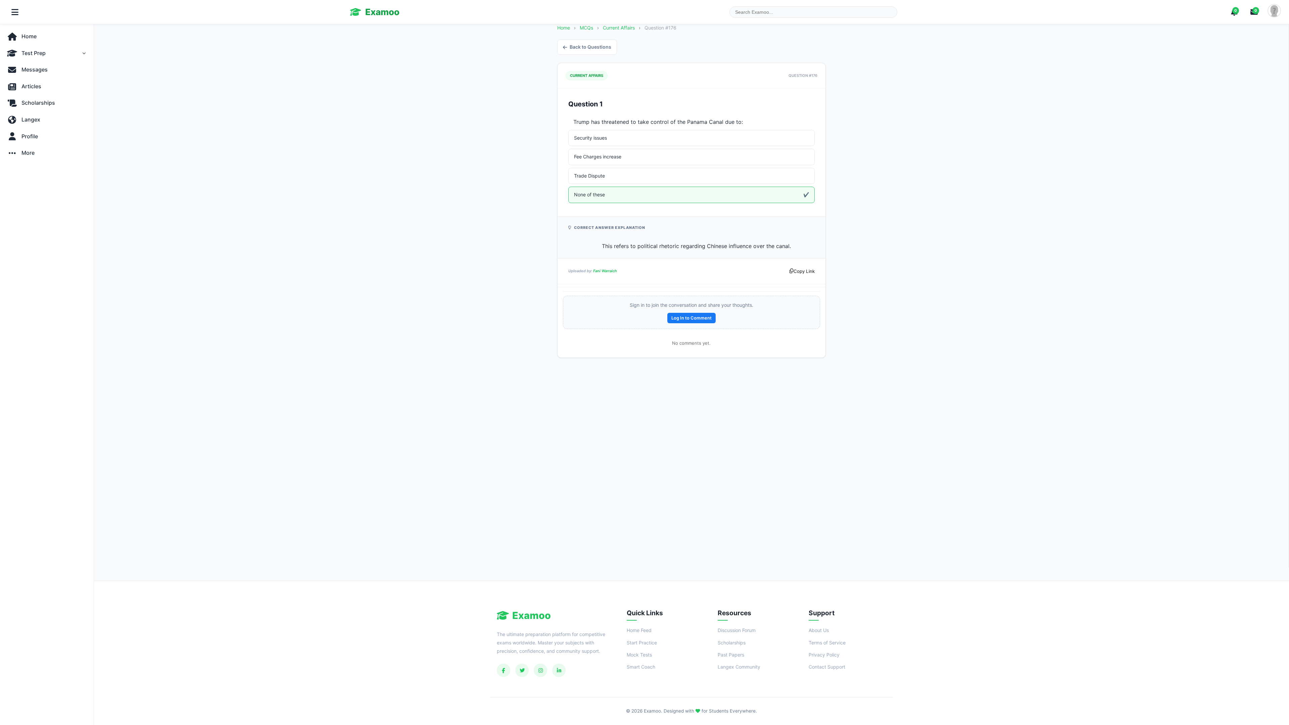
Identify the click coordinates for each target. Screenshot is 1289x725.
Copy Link (804, 271)
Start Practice (642, 642)
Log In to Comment (691, 318)
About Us (819, 630)
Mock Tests (639, 655)
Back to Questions (590, 47)
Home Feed (639, 630)
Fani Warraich (605, 271)
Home (563, 28)
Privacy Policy (824, 655)
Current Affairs (619, 28)
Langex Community (739, 667)
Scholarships (732, 642)
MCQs (586, 28)
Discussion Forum (737, 630)
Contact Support (827, 667)
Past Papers (731, 655)
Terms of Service (827, 642)
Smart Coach (641, 667)
